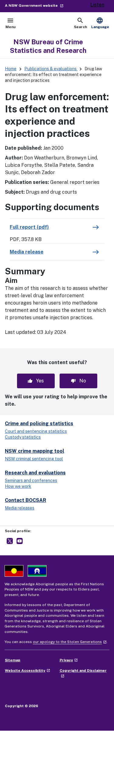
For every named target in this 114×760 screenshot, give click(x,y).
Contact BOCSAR (25, 500)
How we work (18, 486)
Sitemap (12, 660)
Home (10, 68)
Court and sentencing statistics (36, 431)
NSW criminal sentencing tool (34, 458)
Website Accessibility (27, 670)
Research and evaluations (35, 473)
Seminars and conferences (31, 480)
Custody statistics (23, 437)
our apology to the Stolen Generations (70, 642)
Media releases (19, 508)
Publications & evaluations (51, 68)
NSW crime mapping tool (34, 451)
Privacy (69, 660)
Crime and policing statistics (39, 423)
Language (100, 23)
